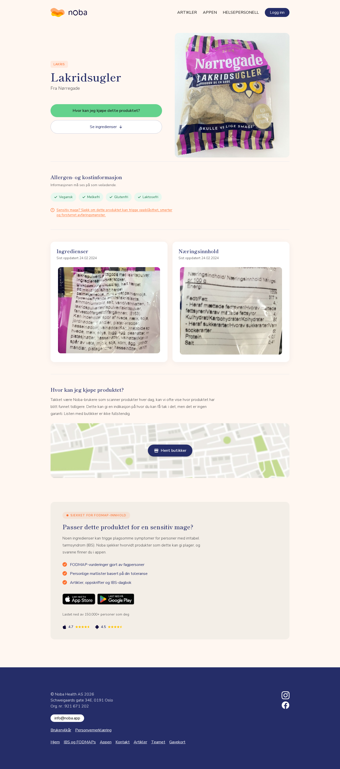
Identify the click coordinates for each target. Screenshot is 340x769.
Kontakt (122, 742)
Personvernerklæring (93, 730)
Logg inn (277, 12)
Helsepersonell (241, 12)
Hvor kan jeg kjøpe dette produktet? (106, 110)
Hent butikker (173, 450)
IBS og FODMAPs (80, 742)
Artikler (187, 12)
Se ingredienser (103, 127)
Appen (210, 12)
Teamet (158, 742)
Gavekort (177, 742)
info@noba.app (67, 718)
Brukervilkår (61, 730)
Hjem (55, 742)
